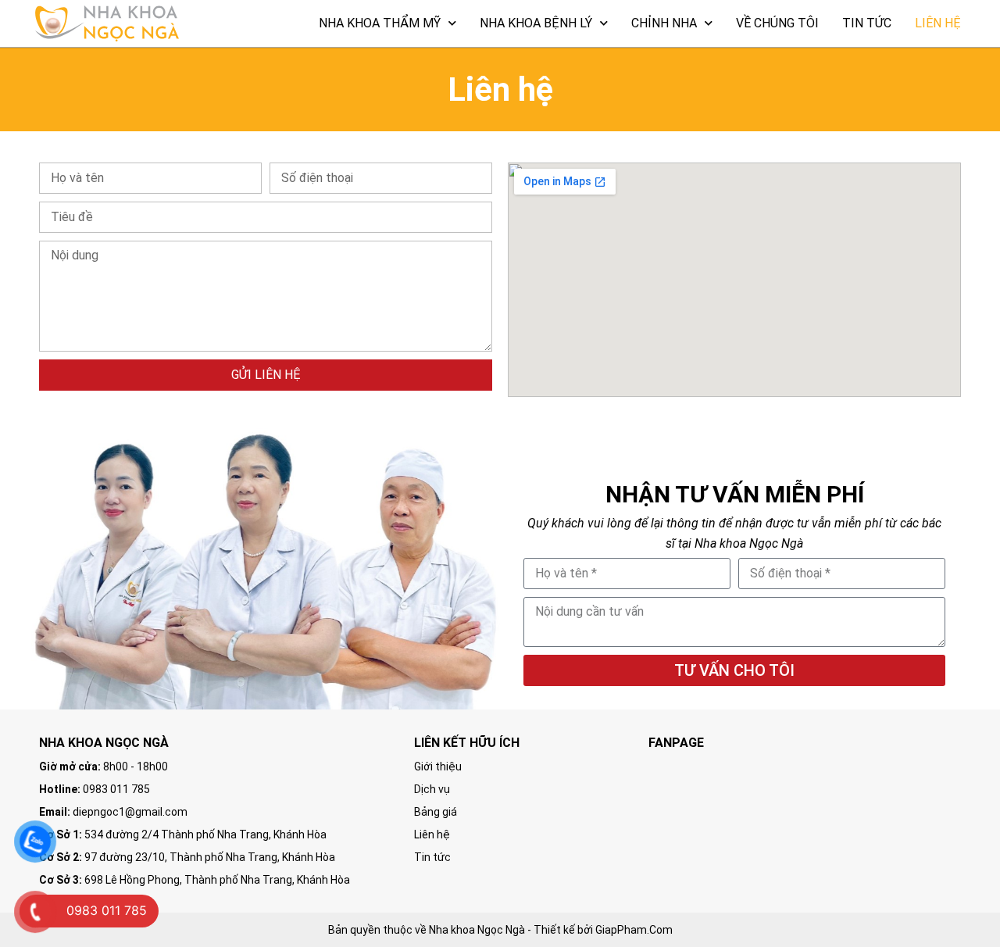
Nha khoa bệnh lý (536, 23)
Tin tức (866, 23)
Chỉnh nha (664, 23)
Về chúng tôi (777, 23)
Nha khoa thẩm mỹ (380, 23)
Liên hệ (938, 23)
